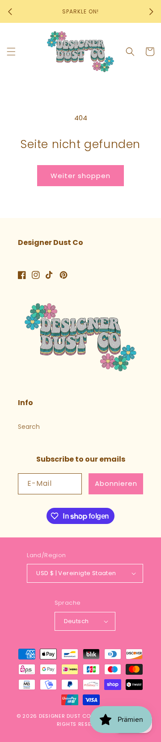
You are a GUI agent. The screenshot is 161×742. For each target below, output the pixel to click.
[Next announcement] (151, 12)
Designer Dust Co (65, 716)
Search (29, 426)
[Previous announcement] (10, 12)
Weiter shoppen (80, 175)
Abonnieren (116, 483)
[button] (11, 51)
